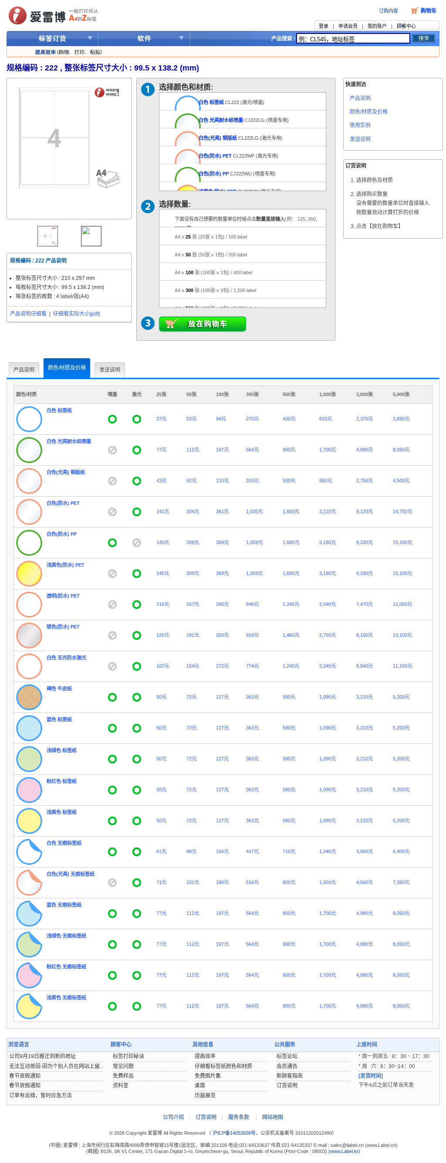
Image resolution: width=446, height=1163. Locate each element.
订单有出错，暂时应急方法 (40, 1095)
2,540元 (327, 604)
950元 (325, 480)
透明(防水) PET (63, 595)
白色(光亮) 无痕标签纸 (71, 874)
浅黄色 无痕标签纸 (66, 997)
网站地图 (272, 1117)
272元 (222, 666)
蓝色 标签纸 (59, 719)
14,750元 (402, 511)
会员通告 (287, 1066)
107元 (162, 666)
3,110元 (327, 511)
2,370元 (364, 418)
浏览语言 (18, 1045)
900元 (289, 449)
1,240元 (291, 666)
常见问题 (123, 1066)
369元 (222, 542)
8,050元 (401, 449)
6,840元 (364, 666)
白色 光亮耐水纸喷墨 (221, 120)
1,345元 (291, 604)
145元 (162, 542)
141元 (162, 511)
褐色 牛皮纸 (59, 688)
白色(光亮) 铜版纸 (218, 138)
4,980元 (364, 449)
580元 (289, 696)
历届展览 (205, 1095)
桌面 (200, 1085)
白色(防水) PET (215, 155)
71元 (161, 882)
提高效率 (205, 1056)
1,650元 (291, 511)
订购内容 (388, 10)
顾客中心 (406, 26)
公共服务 (284, 1045)
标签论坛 (287, 1056)
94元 (221, 418)
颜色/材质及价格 (369, 112)
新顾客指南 (290, 1076)
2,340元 (327, 666)
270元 (252, 418)
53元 (191, 418)
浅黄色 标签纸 (62, 812)
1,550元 (327, 882)
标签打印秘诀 (128, 1056)
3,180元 (327, 542)
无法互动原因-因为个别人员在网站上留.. (55, 1066)
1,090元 (327, 696)
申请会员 (348, 26)
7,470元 (364, 604)
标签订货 (52, 38)
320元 (222, 635)
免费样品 (123, 1076)
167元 (192, 604)
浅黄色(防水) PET (65, 565)
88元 (191, 851)
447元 (252, 851)
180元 (222, 882)
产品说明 (360, 98)
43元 (161, 480)
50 (211, 254)
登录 (323, 26)
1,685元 (291, 542)
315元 (252, 480)
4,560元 (364, 882)
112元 (192, 449)
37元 (161, 418)
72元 (191, 696)
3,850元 (401, 418)
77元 (161, 449)
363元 (252, 696)
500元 (289, 480)
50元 (161, 696)
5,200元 (401, 696)
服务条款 (238, 1117)
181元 (192, 635)
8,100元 (364, 635)
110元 (222, 480)
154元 (192, 666)
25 (211, 236)
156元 (222, 851)
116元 (162, 604)
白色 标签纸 (211, 102)
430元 (289, 418)
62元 (191, 480)
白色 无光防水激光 (66, 657)
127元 (222, 696)
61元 (161, 851)
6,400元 (401, 851)
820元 (289, 882)
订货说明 (287, 1085)
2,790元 (364, 480)
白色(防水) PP (214, 173)
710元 (289, 851)
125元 (162, 635)
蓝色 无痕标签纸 (64, 905)
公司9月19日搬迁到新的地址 (42, 1056)
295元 (222, 604)
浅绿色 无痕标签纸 (66, 935)
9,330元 (364, 542)
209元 (192, 542)
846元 (252, 604)
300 (215, 290)
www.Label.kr (344, 1151)
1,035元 (254, 511)
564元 (252, 449)
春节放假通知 (25, 1076)
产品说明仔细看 (28, 314)
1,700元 (327, 449)
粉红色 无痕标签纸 (66, 966)
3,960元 (364, 851)
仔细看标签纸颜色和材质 (223, 1066)
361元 (222, 511)
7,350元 (401, 882)
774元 (252, 666)
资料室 (120, 1085)
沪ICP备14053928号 (233, 1133)
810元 (325, 418)
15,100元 (402, 542)
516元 (252, 882)
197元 (222, 449)
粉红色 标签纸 (62, 781)
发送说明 (360, 139)
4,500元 (401, 480)
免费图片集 (208, 1076)
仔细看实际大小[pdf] (76, 314)
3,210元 (364, 696)
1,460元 (291, 635)
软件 (144, 38)
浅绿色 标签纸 (62, 750)
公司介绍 (173, 1117)
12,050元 (402, 604)
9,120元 (364, 511)
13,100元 (402, 635)
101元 (192, 882)
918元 (252, 635)
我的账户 (377, 26)
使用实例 (360, 125)
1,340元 (327, 851)
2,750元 (327, 635)
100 (213, 272)
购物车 (428, 11)
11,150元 (402, 666)
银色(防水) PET (63, 626)
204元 (192, 511)
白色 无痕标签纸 (64, 843)
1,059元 (254, 542)
